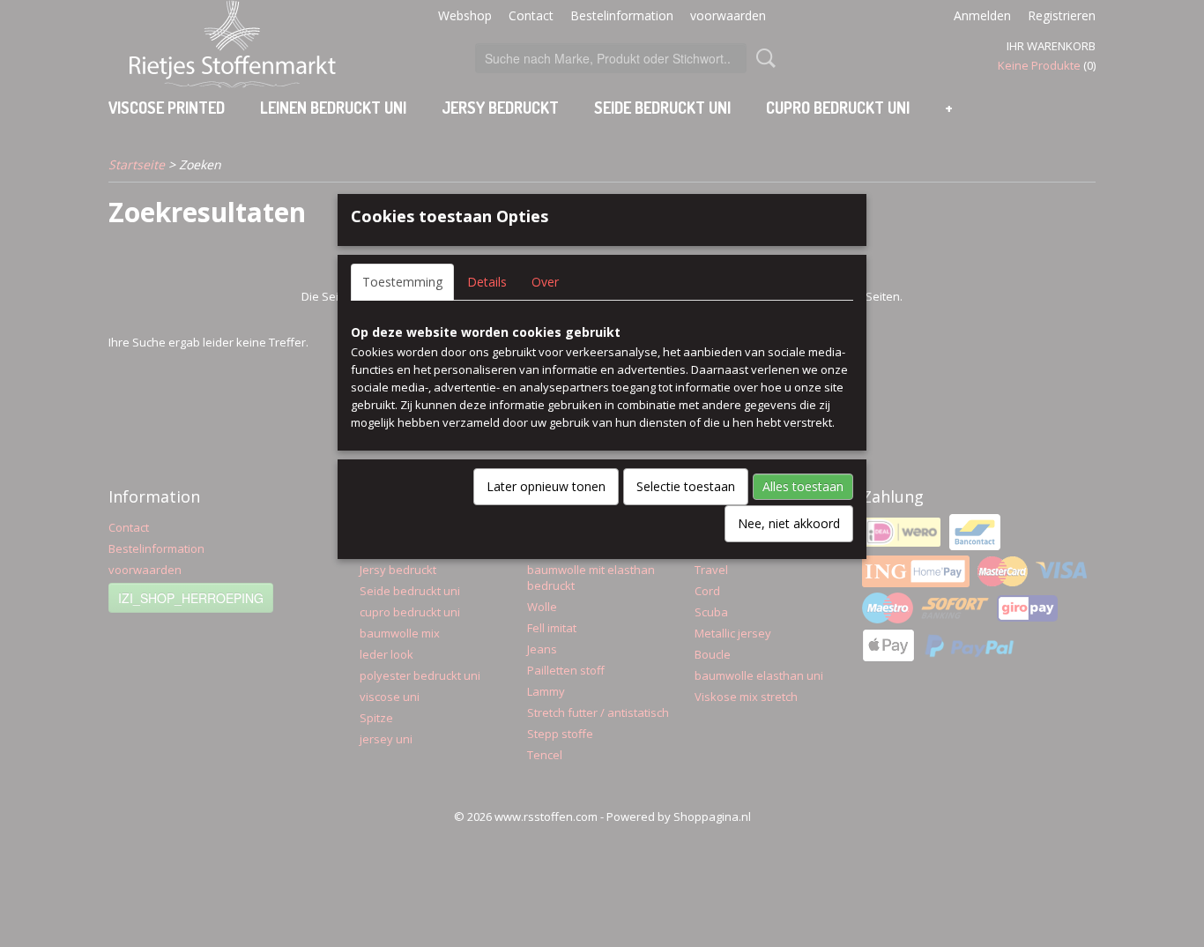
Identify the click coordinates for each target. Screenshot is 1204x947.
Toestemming (402, 281)
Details (487, 281)
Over (545, 281)
